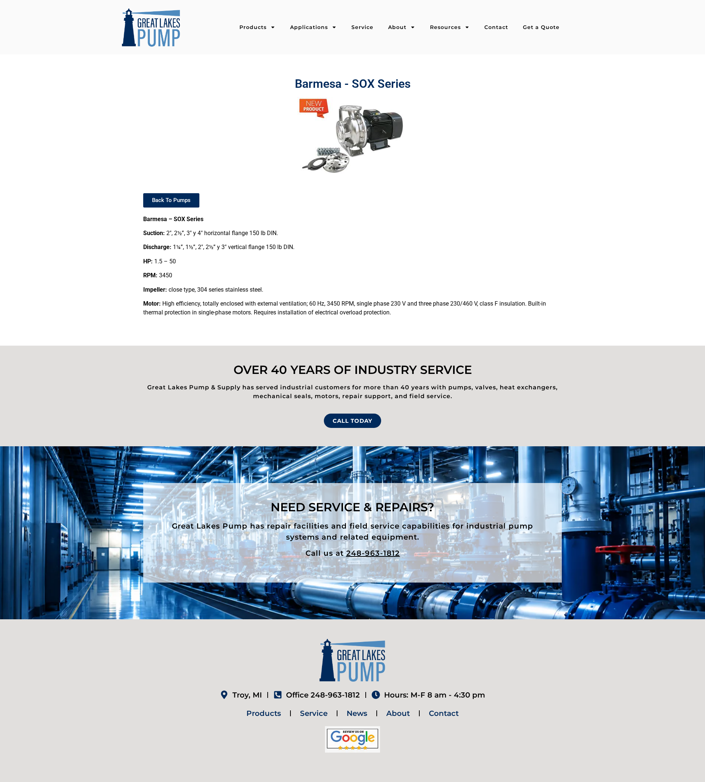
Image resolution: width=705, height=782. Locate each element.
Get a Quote (541, 27)
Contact (496, 27)
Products (253, 27)
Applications (309, 27)
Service (362, 27)
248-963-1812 (373, 553)
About (397, 27)
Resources (445, 27)
